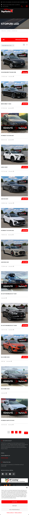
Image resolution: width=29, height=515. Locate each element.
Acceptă (14, 502)
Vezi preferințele (14, 509)
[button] (27, 487)
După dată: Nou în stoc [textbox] (7, 45)
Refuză (14, 505)
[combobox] (7, 45)
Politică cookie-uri (10, 512)
